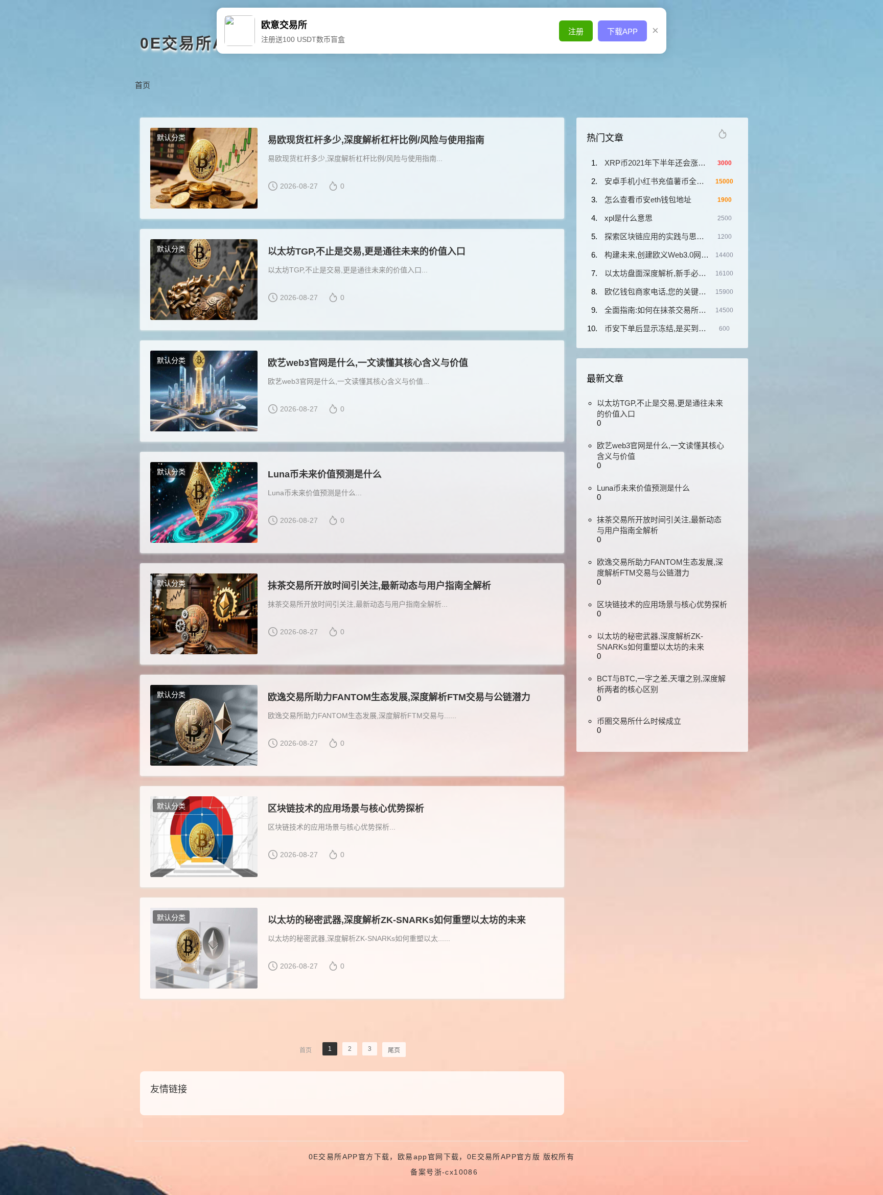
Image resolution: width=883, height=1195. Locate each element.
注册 (576, 31)
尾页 (394, 1050)
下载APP (622, 31)
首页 (142, 85)
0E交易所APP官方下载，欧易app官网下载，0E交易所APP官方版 (425, 1157)
